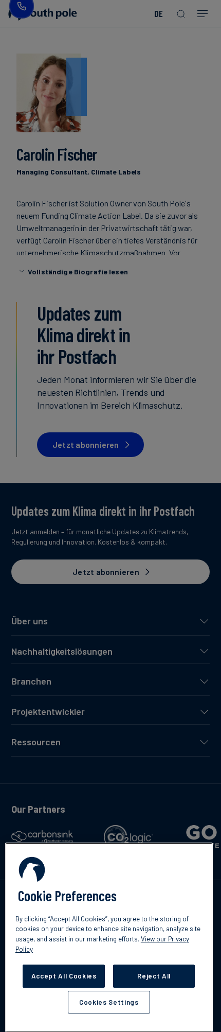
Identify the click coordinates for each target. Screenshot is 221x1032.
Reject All (154, 976)
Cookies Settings (109, 1002)
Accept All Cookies (64, 976)
